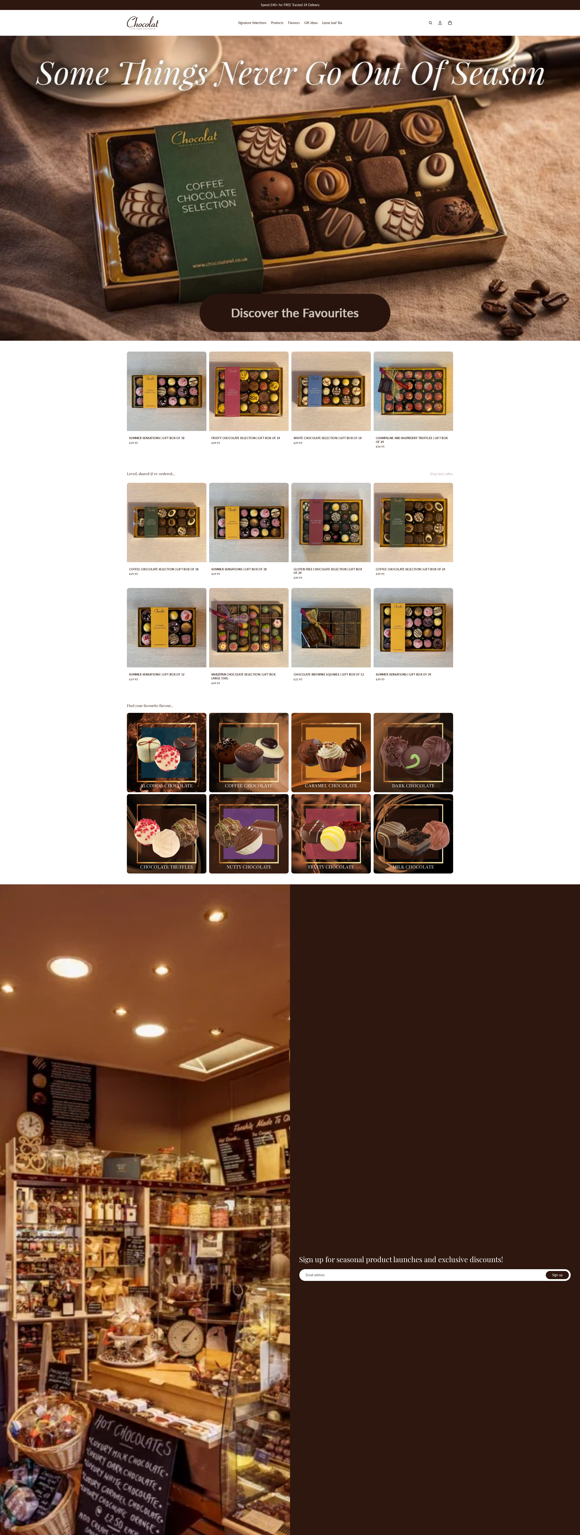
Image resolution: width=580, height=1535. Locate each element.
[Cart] (450, 23)
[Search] (430, 23)
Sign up (557, 1275)
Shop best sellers (441, 474)
